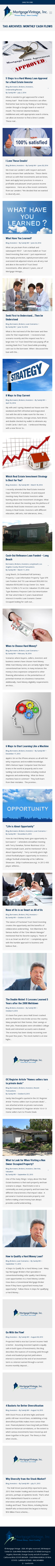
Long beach (34, 564)
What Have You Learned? (19, 238)
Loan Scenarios (32, 324)
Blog (7, 87)
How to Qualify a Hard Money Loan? (24, 1256)
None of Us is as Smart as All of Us (24, 909)
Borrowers (14, 87)
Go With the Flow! (15, 1332)
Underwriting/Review (14, 90)
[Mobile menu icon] (50, 12)
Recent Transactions (27, 567)
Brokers (22, 87)
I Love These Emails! (16, 160)
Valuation (9, 1171)
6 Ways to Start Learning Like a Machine (27, 746)
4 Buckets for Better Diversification (24, 1405)
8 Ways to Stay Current (18, 395)
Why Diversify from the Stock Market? (26, 1478)
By (11, 92)
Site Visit (37, 1168)
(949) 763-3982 (27, 2)
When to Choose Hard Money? (21, 646)
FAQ (27, 914)
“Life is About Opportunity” (20, 826)
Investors (29, 87)
